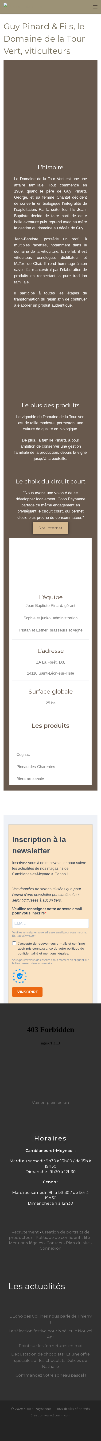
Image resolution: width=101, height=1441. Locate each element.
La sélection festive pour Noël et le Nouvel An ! (50, 1334)
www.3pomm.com (57, 1415)
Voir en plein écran (50, 1102)
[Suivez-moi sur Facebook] (50, 1429)
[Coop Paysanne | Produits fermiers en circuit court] (24, 6)
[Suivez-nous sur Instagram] (58, 1429)
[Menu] (95, 6)
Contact (55, 1242)
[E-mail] (42, 1429)
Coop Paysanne (37, 1409)
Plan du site (78, 1242)
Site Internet (50, 528)
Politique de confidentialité (63, 1237)
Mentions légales (26, 1242)
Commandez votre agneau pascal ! (51, 1375)
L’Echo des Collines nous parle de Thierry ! (50, 1319)
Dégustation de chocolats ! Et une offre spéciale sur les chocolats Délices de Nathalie (50, 1360)
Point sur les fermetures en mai (50, 1345)
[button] (16, 738)
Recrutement (25, 1232)
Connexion (51, 1248)
